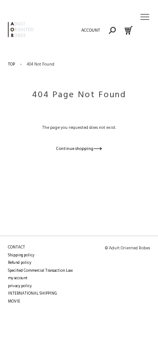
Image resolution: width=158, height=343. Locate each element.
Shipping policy (21, 255)
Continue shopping (74, 148)
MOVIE (14, 302)
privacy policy (20, 286)
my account (18, 278)
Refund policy (19, 263)
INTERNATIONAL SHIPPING (32, 294)
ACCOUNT (90, 30)
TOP (11, 64)
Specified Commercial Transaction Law (40, 271)
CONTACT (16, 247)
